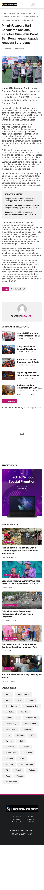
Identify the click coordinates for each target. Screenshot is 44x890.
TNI (7, 770)
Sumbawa (9, 764)
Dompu (8, 694)
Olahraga (9, 741)
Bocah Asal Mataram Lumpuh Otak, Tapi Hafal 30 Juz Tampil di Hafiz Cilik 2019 (21, 582)
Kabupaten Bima (32, 706)
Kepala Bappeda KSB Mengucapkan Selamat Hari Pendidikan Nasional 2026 (20, 213)
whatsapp (16, 819)
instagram (16, 822)
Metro (8, 735)
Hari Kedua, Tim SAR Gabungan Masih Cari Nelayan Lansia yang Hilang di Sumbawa (22, 206)
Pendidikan (9, 542)
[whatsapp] (13, 296)
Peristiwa (9, 758)
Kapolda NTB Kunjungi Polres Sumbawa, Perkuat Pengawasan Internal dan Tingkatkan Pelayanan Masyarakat (29, 334)
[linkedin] (23, 296)
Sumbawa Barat (13, 13)
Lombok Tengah (12, 724)
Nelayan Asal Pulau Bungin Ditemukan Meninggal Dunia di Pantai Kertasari (20, 200)
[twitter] (8, 296)
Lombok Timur (30, 724)
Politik (22, 758)
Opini (22, 741)
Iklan (20, 378)
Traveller (18, 770)
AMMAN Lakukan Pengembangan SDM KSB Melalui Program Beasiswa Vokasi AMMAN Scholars (29, 386)
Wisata (20, 776)
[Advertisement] (22, 867)
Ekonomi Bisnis (24, 694)
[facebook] (4, 296)
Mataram (8, 575)
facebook (17, 816)
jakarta (31, 700)
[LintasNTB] (9, 5)
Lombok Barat (31, 718)
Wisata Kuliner (11, 782)
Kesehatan (10, 712)
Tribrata (32, 770)
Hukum (21, 339)
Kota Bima (25, 712)
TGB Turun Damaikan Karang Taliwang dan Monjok (22, 676)
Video (8, 776)
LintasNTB (30, 831)
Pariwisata (25, 747)
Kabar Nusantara (12, 706)
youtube (30, 822)
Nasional (20, 735)
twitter (30, 816)
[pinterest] (18, 296)
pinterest (30, 819)
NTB (32, 735)
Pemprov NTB (11, 753)
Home (4, 13)
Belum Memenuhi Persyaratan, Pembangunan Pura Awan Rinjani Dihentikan (17, 614)
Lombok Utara (10, 605)
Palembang (10, 747)
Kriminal (8, 718)
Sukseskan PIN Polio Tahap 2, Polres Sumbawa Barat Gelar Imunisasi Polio (19, 645)
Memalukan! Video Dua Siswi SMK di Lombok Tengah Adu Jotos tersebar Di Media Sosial (20, 551)
